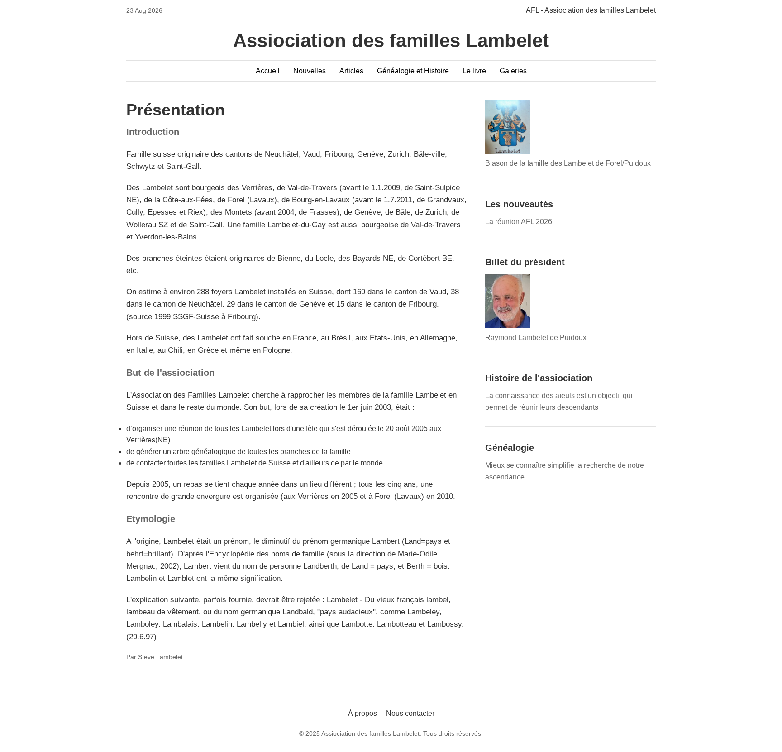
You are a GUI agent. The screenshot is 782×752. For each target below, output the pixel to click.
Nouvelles (309, 71)
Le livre (474, 71)
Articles (351, 71)
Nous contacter (410, 713)
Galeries (513, 71)
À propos (362, 713)
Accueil (268, 71)
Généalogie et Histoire (413, 71)
